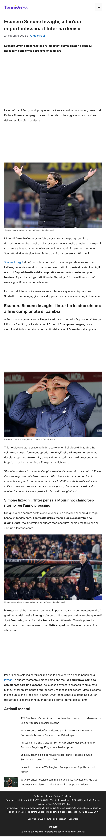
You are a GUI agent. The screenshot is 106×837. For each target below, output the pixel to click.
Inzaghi (8, 680)
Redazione (39, 796)
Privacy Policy (53, 796)
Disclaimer (67, 796)
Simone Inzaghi (13, 262)
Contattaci (74, 819)
